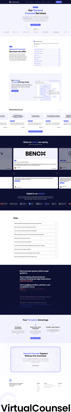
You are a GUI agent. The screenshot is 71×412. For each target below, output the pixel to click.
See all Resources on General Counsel (35, 131)
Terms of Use (36, 401)
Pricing (38, 390)
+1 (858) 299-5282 (47, 387)
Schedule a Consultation (35, 24)
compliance (26, 17)
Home (38, 384)
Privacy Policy (25, 401)
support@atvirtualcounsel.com (49, 386)
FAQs (37, 391)
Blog (59, 384)
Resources (35, 46)
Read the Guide (15, 90)
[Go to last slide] (58, 110)
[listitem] (17, 121)
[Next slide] (61, 110)
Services (38, 387)
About (38, 386)
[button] (32, 2)
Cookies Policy (47, 401)
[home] (14, 2)
